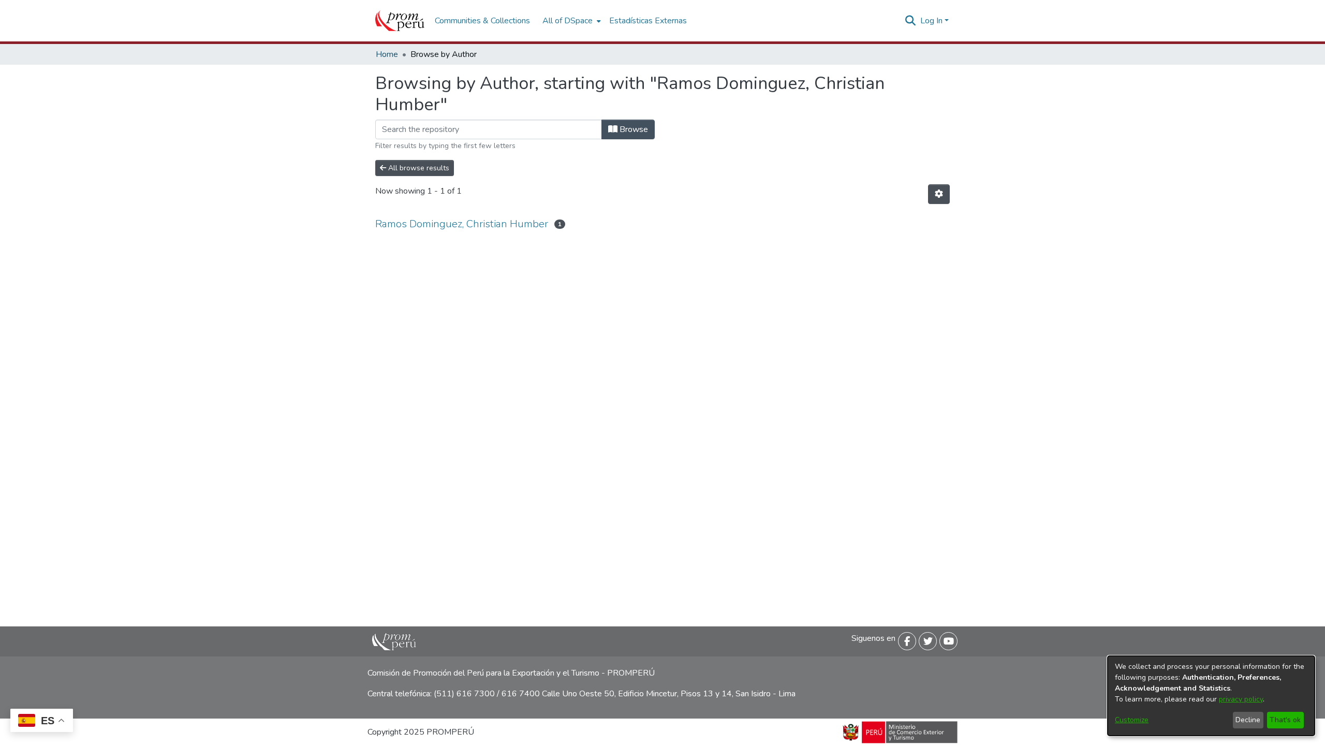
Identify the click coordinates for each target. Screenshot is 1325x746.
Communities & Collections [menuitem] (482, 20)
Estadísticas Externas (648, 20)
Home (387, 54)
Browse (632, 129)
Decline (1247, 720)
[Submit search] (910, 20)
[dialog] (1211, 696)
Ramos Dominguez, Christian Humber (461, 224)
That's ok (1285, 720)
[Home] (399, 20)
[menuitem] (570, 20)
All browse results (417, 168)
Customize (1132, 720)
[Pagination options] (939, 194)
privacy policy (1241, 699)
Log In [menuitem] (931, 20)
